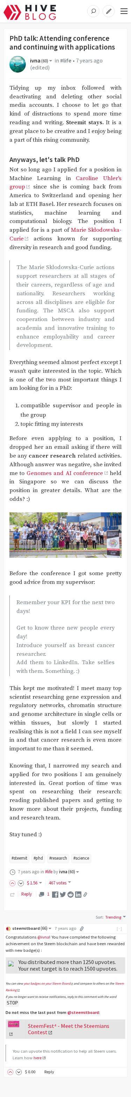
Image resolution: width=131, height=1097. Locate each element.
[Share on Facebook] (55, 894)
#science (81, 858)
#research (58, 858)
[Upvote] (13, 883)
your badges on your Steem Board (47, 983)
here (38, 1057)
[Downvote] (21, 883)
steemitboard (30, 928)
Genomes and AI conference (65, 473)
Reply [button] (49, 1071)
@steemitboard (83, 1012)
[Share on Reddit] (70, 894)
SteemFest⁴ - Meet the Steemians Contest (68, 1029)
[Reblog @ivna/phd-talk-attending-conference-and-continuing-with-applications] (12, 894)
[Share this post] (85, 894)
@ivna (43, 937)
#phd (38, 858)
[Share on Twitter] (63, 894)
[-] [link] (120, 928)
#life (66, 60)
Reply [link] (26, 894)
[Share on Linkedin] (78, 894)
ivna (39, 60)
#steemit (19, 858)
